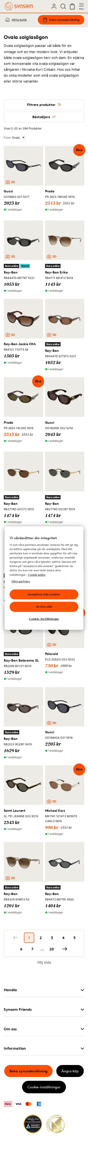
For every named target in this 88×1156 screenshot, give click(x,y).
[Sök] (63, 6)
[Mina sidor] (54, 6)
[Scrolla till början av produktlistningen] (11, 1141)
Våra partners (20, 581)
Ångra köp (70, 1071)
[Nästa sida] (64, 949)
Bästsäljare (41, 117)
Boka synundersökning (64, 19)
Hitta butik (19, 19)
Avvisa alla (44, 607)
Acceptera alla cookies (44, 594)
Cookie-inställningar (44, 1087)
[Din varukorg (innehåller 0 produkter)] (72, 6)
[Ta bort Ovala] (23, 137)
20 (52, 949)
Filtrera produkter (41, 105)
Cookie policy (37, 574)
